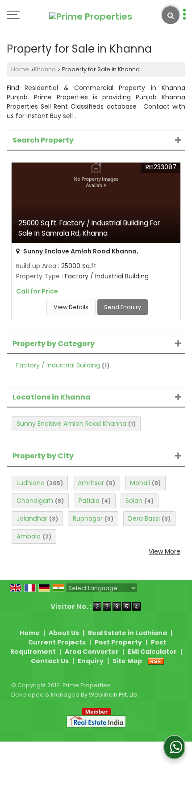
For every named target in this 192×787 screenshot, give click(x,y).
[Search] (170, 15)
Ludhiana (31, 482)
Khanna (45, 69)
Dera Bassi (144, 518)
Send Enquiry (122, 307)
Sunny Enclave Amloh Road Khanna (71, 423)
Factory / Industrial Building (58, 365)
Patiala (89, 500)
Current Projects (57, 642)
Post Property (118, 642)
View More (164, 551)
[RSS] (156, 661)
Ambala (29, 536)
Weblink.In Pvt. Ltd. (114, 694)
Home (20, 69)
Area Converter (92, 651)
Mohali (140, 482)
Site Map (127, 661)
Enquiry (91, 661)
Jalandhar (32, 518)
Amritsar (91, 482)
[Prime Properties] (90, 16)
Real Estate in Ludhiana (127, 632)
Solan (133, 500)
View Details (71, 307)
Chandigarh (35, 500)
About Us (64, 632)
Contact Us (50, 661)
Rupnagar (88, 518)
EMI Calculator (152, 651)
